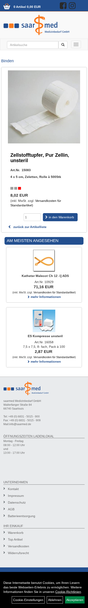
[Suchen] (62, 45)
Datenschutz (17, 502)
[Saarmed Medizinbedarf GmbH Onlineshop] (44, 25)
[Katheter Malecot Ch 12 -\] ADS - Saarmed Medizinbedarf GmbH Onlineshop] (44, 260)
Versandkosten (18, 546)
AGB (11, 509)
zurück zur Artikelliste (29, 227)
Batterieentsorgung (21, 516)
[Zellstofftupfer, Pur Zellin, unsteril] (44, 106)
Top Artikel (15, 539)
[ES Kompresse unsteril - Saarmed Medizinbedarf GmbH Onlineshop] (44, 321)
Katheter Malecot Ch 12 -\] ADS (45, 276)
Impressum (16, 495)
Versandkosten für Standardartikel (54, 292)
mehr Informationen (45, 297)
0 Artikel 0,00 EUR (27, 7)
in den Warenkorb (61, 217)
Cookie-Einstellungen (28, 600)
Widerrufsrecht (18, 553)
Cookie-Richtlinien (68, 592)
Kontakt (13, 489)
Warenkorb (15, 532)
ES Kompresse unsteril (45, 336)
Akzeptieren (74, 600)
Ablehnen (55, 600)
